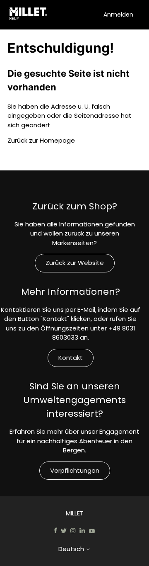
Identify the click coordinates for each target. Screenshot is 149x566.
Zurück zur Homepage (41, 140)
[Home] (29, 15)
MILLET (75, 513)
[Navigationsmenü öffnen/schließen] (95, 14)
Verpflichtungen (74, 470)
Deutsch (72, 548)
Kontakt (70, 357)
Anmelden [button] (118, 14)
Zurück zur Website (75, 262)
